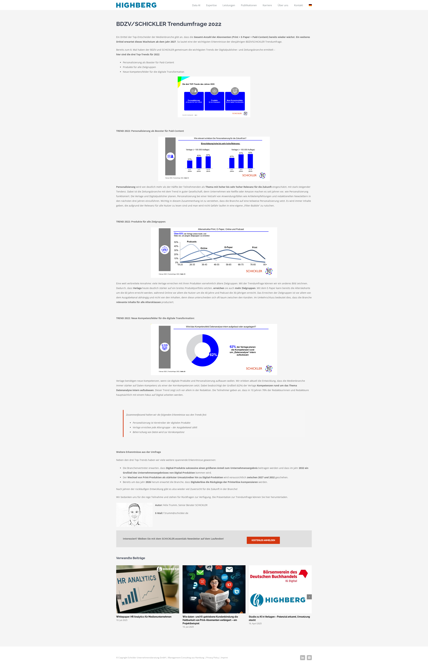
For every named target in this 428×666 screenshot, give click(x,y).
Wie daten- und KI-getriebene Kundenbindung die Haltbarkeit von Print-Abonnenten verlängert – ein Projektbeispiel (144, 620)
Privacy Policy (212, 657)
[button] (118, 596)
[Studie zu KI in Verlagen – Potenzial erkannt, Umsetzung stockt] (214, 566)
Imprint (224, 657)
